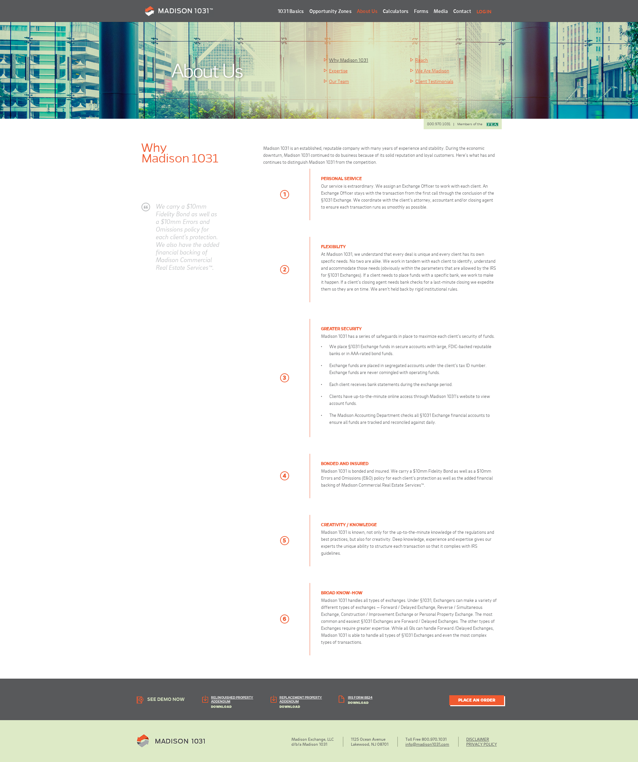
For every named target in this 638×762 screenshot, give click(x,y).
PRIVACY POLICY (481, 744)
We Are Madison (432, 70)
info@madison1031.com (427, 744)
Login (484, 11)
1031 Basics (291, 11)
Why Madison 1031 (348, 60)
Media (441, 11)
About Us (367, 11)
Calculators (396, 11)
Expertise (338, 70)
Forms (421, 11)
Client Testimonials (434, 81)
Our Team (339, 81)
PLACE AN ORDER (476, 700)
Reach (421, 60)
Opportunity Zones (330, 11)
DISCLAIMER (477, 739)
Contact (462, 11)
